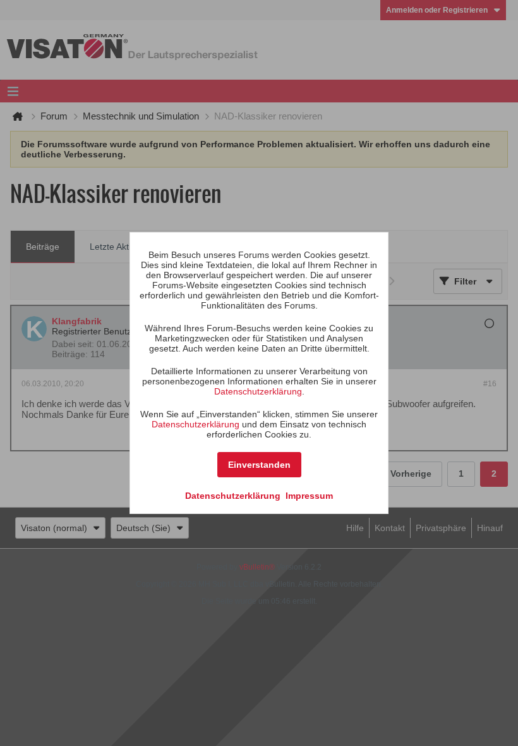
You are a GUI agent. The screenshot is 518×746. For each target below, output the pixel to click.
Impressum (309, 496)
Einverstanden (259, 465)
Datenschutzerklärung (258, 391)
